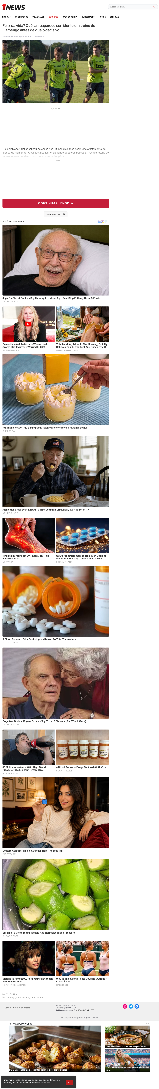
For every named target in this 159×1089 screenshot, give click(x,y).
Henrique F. (39, 36)
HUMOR (102, 17)
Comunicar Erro (53, 214)
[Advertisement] (55, 127)
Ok (69, 1083)
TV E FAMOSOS (21, 17)
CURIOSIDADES (88, 17)
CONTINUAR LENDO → (55, 203)
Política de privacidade (21, 1008)
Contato (8, 1008)
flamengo (10, 997)
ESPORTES (53, 17)
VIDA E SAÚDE (38, 17)
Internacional (22, 997)
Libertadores (36, 997)
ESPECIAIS (114, 17)
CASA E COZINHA (69, 17)
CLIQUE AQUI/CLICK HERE (84, 1010)
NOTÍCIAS (6, 17)
